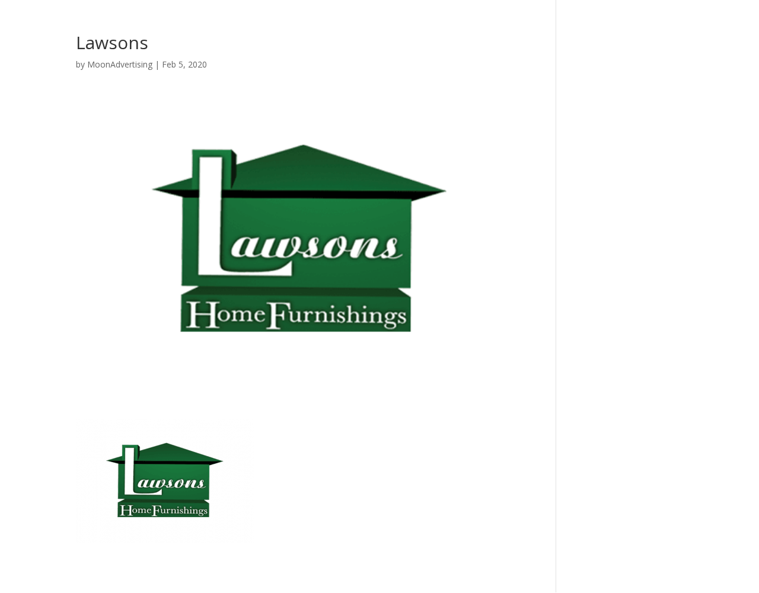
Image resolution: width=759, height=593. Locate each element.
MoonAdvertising (119, 64)
